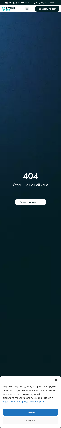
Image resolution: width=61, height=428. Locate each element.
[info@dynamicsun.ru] (6, 2)
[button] (56, 380)
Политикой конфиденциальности (23, 401)
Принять (30, 412)
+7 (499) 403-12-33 (46, 2)
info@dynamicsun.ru (19, 2)
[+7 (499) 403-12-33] (34, 2)
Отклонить (30, 420)
